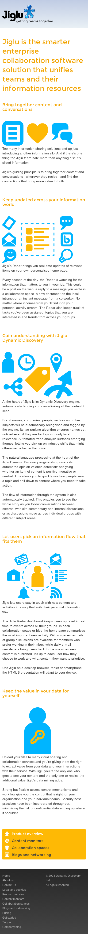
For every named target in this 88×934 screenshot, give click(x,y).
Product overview (13, 894)
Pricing (6, 913)
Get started (9, 917)
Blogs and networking (16, 908)
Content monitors (13, 899)
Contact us (9, 885)
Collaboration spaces (16, 903)
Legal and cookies (14, 889)
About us (8, 880)
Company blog (11, 927)
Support (7, 922)
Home (6, 875)
